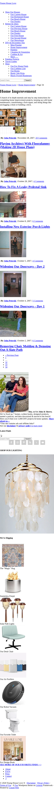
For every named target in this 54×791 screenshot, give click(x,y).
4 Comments (39, 181)
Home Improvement (26, 85)
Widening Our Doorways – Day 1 (22, 306)
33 (6, 365)
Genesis (39, 785)
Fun (16, 785)
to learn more (30, 426)
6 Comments (38, 221)
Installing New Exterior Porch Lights (25, 226)
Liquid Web (14, 788)
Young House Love (8, 3)
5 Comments (38, 301)
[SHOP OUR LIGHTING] (27, 533)
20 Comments (41, 138)
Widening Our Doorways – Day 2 (22, 266)
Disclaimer (31, 783)
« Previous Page (12, 355)
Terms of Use (5, 785)
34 (6, 367)
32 (6, 362)
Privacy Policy (43, 783)
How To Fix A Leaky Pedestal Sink (23, 187)
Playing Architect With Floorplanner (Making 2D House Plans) (25, 145)
